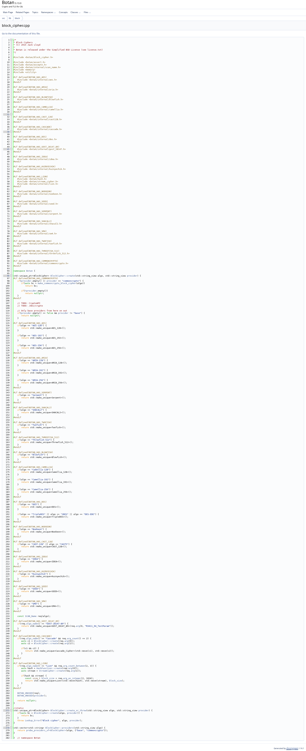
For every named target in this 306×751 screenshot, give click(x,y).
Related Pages (22, 12)
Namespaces (47, 12)
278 (6, 728)
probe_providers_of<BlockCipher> (46, 730)
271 (6, 710)
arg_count (73, 638)
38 (6, 132)
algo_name (32, 623)
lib (10, 18)
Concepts (63, 12)
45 (6, 149)
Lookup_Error (32, 720)
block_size (48, 678)
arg (78, 626)
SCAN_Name (30, 616)
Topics (35, 12)
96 (6, 276)
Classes (74, 12)
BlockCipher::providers (59, 728)
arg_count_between (74, 666)
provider (132, 276)
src (3, 18)
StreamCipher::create (52, 671)
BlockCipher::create (63, 276)
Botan (29, 271)
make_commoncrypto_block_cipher (57, 283)
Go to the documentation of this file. (21, 33)
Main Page (8, 12)
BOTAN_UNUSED (25, 693)
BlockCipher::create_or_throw (68, 710)
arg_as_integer (72, 678)
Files (86, 12)
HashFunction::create (49, 668)
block (17, 18)
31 (6, 114)
